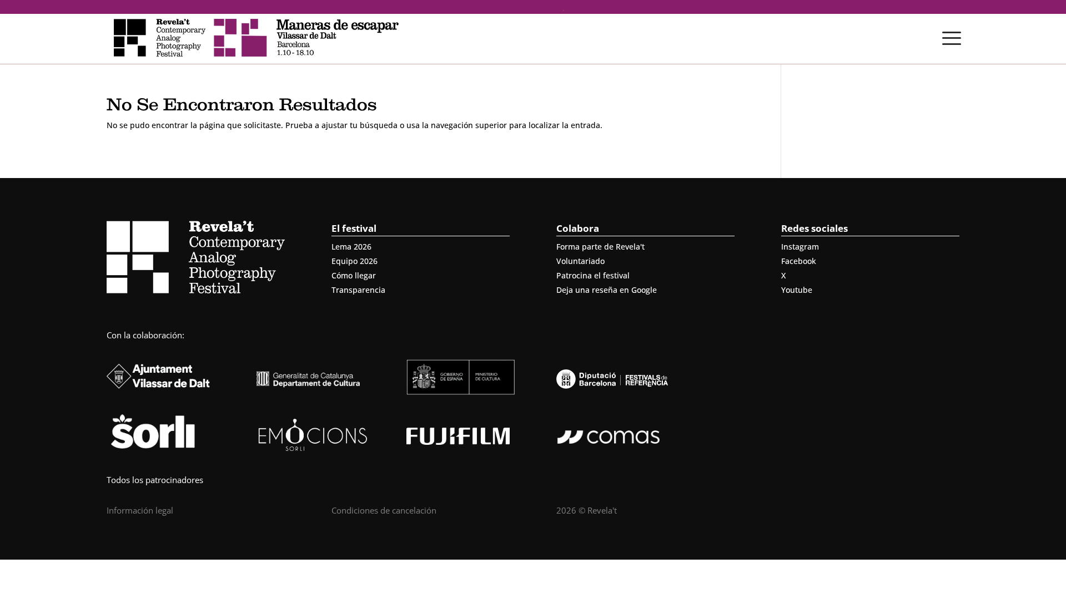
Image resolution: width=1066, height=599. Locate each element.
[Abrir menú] (951, 38)
